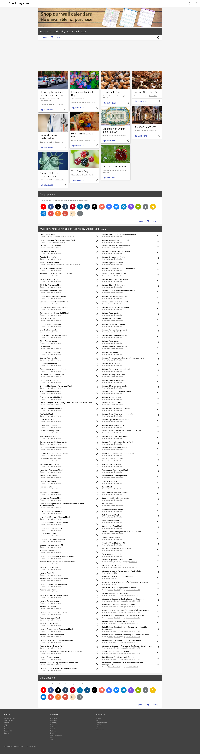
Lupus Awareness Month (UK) (51, 545)
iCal (51, 739)
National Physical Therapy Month (115, 330)
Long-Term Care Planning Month (52, 539)
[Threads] (94, 207)
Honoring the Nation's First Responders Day (51, 94)
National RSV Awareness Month (114, 386)
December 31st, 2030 (133, 595)
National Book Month (48, 590)
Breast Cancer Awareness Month (53, 296)
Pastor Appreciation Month (112, 459)
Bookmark (99, 725)
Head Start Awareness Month (51, 470)
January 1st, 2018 (114, 618)
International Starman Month (51, 511)
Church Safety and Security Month (53, 336)
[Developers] (80, 213)
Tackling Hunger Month (111, 537)
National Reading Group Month (114, 375)
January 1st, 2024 (114, 648)
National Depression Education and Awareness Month (61, 652)
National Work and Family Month (114, 448)
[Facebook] (51, 207)
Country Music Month (48, 358)
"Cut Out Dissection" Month (50, 246)
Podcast (53, 731)
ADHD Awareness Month (49, 251)
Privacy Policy (31, 746)
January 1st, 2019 (114, 653)
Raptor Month (107, 487)
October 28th (59, 104)
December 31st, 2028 (133, 653)
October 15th (133, 567)
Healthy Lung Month (48, 481)
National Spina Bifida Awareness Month (117, 414)
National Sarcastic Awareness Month (116, 392)
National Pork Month (110, 352)
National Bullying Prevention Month (54, 595)
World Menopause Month (111, 554)
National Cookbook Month (50, 618)
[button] (3, 3)
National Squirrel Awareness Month (115, 420)
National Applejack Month (50, 567)
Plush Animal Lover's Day (82, 135)
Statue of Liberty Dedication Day (49, 175)
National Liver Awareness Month (114, 296)
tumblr (52, 725)
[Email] (73, 213)
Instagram (53, 720)
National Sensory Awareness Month (116, 408)
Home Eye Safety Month (49, 492)
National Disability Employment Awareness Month (59, 663)
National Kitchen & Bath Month (114, 285)
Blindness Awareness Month (51, 291)
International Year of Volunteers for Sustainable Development (126, 582)
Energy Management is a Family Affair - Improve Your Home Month (66, 403)
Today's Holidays (9, 718)
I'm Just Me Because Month (51, 498)
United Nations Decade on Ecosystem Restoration (121, 640)
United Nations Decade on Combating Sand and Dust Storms (125, 635)
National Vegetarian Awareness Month (117, 560)
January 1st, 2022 (114, 606)
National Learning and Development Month (118, 291)
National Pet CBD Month (111, 319)
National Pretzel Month (111, 364)
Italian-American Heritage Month (53, 528)
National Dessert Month (49, 657)
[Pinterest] (73, 207)
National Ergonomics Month (112, 263)
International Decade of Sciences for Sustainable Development (126, 646)
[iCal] (65, 213)
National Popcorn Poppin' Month (114, 347)
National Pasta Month (110, 313)
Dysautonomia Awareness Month (53, 369)
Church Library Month (48, 330)
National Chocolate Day (146, 92)
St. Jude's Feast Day (145, 127)
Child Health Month (47, 319)
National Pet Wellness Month (113, 324)
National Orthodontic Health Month (115, 307)
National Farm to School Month (114, 274)
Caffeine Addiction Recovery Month (54, 302)
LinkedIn (53, 729)
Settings (6, 733)
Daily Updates (47, 194)
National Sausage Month (111, 397)
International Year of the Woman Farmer (117, 577)
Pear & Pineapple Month (111, 464)
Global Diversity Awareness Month (53, 448)
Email (52, 733)
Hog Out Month (46, 487)
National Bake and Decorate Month (53, 584)
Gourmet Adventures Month (50, 459)
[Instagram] (87, 207)
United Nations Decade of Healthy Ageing (118, 621)
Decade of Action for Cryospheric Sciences (119, 588)
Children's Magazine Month (50, 324)
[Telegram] (124, 207)
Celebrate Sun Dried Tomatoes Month (55, 307)
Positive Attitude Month (111, 481)
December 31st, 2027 (133, 618)
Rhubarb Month (107, 504)
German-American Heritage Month (53, 442)
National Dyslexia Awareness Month (116, 246)
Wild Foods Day (79, 171)
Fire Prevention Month (49, 436)
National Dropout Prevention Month (115, 240)
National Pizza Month (110, 341)
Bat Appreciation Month (49, 279)
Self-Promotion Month (110, 515)
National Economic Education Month (116, 251)
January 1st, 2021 (114, 595)
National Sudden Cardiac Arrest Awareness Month (121, 431)
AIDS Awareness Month (49, 263)
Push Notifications (56, 735)
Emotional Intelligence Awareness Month (56, 386)
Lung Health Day (111, 92)
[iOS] (145, 207)
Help (5, 725)
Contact (6, 729)
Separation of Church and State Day (113, 130)
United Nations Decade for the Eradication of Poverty (123, 616)
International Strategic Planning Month (55, 517)
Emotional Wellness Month (50, 392)
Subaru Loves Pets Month (112, 526)
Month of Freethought (48, 551)
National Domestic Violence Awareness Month (58, 668)
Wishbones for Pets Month (112, 565)
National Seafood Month (111, 403)
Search (6, 722)
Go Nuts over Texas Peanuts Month (54, 453)
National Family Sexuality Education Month (118, 268)
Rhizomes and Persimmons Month (115, 498)
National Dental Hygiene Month (52, 646)
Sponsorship (8, 731)
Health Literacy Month (48, 476)
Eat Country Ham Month (49, 380)
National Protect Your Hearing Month (116, 369)
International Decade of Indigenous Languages (120, 605)
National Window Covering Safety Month (117, 442)
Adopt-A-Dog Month (48, 257)
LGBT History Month (48, 534)
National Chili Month (48, 607)
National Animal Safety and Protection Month (57, 562)
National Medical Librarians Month (115, 302)
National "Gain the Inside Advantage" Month (57, 556)
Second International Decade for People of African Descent (125, 610)
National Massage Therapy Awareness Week (57, 240)
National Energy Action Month (113, 257)
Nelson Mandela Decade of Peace (115, 652)
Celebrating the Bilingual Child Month (54, 313)
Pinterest (53, 727)
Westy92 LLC (20, 746)
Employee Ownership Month (51, 397)
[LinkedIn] (80, 207)
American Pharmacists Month (51, 268)
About (6, 727)
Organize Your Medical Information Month (118, 453)
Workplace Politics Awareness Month (116, 549)
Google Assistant (101, 722)
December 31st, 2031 (133, 606)
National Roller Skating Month (113, 380)
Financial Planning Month (50, 431)
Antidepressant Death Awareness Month (56, 274)
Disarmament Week (47, 235)
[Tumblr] (65, 207)
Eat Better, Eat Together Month (52, 375)
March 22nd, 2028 (132, 667)
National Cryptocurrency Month (52, 635)
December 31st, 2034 (133, 590)
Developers (100, 729)
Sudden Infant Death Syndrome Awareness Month (121, 532)
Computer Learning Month (50, 352)
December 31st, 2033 (133, 648)
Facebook (53, 718)
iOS (97, 720)
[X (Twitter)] (58, 207)
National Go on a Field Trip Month (115, 279)
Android (98, 718)
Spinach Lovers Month (110, 521)
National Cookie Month (49, 624)
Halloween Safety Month (49, 464)
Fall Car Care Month (47, 420)
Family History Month (48, 425)
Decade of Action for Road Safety (115, 593)
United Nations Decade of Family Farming (118, 657)
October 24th (71, 236)
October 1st (133, 562)
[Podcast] (131, 207)
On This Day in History (114, 166)
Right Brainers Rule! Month (112, 509)
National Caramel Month (49, 601)
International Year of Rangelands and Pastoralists (121, 571)
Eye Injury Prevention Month (51, 408)
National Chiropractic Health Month (53, 612)
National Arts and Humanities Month (54, 579)
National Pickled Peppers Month (114, 336)
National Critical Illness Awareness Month (56, 629)
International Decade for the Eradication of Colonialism (123, 599)
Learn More (47, 110)
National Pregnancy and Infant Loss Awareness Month (123, 358)
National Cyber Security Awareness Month (56, 640)
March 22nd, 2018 (114, 667)
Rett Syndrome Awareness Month (115, 492)
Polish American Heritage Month (114, 476)
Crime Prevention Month (49, 364)
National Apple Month (48, 573)
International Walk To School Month (54, 523)
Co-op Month (45, 347)
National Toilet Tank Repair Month (115, 436)
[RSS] (58, 213)
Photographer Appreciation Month (115, 470)
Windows (99, 727)
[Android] (138, 207)
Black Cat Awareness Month (51, 285)
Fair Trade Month (46, 414)
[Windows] (43, 213)
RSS (51, 737)
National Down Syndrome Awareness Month (119, 235)
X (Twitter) (53, 722)
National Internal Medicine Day (49, 137)
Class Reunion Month (48, 341)
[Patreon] (102, 207)
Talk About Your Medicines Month (115, 543)
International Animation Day (83, 94)
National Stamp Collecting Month (115, 425)
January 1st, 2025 (114, 590)
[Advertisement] (100, 55)
